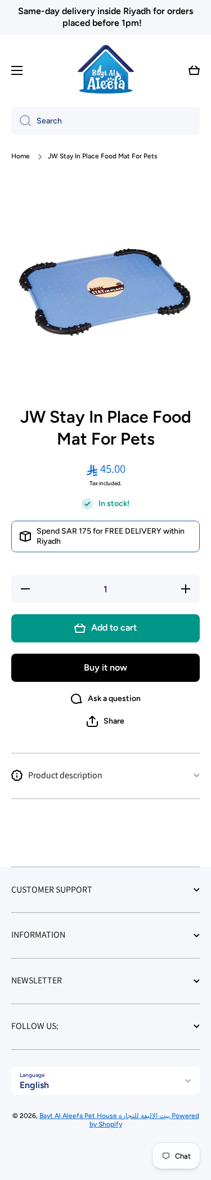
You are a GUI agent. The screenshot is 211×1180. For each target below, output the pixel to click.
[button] (194, 70)
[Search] (21, 121)
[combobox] (105, 121)
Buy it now (105, 667)
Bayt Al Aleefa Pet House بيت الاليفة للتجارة (105, 1116)
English (34, 1085)
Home (20, 156)
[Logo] (106, 70)
